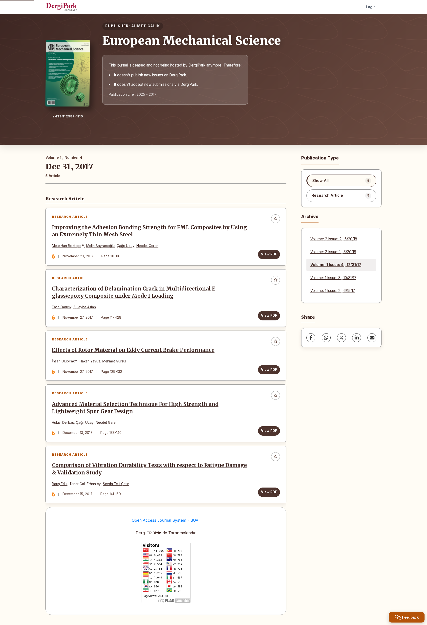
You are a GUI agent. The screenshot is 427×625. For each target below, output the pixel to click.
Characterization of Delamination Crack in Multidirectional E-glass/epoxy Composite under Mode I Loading (135, 292)
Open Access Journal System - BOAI (165, 520)
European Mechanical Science (191, 40)
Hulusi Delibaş (63, 422)
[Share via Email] (371, 337)
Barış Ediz (59, 484)
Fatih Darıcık (61, 307)
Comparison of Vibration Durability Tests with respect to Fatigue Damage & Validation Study (149, 469)
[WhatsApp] (326, 337)
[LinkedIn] (356, 337)
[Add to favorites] (275, 218)
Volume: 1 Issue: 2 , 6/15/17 (332, 290)
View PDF (269, 254)
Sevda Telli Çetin (116, 484)
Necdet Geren (147, 246)
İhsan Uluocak (63, 361)
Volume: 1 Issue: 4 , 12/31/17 (335, 264)
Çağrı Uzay (125, 246)
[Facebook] (310, 337)
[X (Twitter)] (341, 337)
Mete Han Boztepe (66, 246)
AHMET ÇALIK (145, 26)
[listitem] (341, 181)
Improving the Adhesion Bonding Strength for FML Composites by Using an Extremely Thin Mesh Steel (149, 231)
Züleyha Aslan (84, 307)
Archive (310, 216)
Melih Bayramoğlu (100, 246)
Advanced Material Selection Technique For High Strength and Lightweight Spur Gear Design (135, 408)
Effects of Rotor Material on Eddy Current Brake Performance (133, 350)
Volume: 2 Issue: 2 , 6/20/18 (333, 239)
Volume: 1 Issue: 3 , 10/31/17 (333, 277)
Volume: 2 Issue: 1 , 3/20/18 (333, 251)
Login (371, 7)
